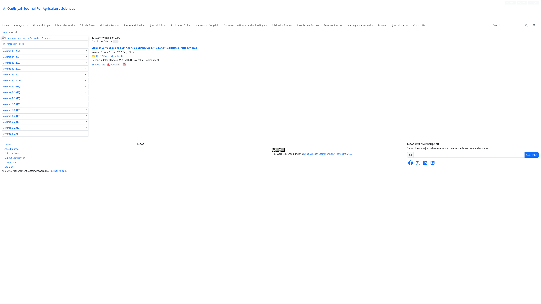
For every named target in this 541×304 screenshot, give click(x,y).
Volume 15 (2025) (12, 51)
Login (510, 2)
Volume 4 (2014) (11, 116)
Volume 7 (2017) (11, 98)
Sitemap (9, 166)
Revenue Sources (333, 25)
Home (5, 25)
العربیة (534, 2)
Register (521, 2)
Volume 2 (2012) (11, 128)
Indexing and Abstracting (360, 25)
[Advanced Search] (534, 25)
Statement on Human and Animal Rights (245, 25)
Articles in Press (15, 43)
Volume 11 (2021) (12, 74)
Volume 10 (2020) (12, 80)
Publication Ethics (180, 25)
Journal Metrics (400, 25)
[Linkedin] (425, 163)
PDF (114, 64)
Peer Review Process (308, 25)
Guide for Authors (109, 25)
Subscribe (531, 155)
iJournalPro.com (58, 170)
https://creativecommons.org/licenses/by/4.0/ (327, 153)
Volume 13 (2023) (12, 63)
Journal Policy (157, 25)
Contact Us (419, 25)
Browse (382, 25)
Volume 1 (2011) (11, 133)
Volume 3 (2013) (11, 122)
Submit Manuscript (65, 25)
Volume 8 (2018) (11, 92)
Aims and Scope (41, 25)
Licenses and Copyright (207, 25)
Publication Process (281, 25)
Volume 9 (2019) (11, 86)
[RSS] (432, 163)
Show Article (98, 64)
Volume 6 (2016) (11, 104)
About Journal (21, 25)
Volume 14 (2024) (12, 57)
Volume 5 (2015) (11, 110)
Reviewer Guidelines (135, 25)
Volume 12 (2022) (12, 68)
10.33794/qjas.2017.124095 (110, 56)
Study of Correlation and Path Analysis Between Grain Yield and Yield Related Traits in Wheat (144, 47)
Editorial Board (88, 25)
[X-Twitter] (417, 163)
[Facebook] (410, 163)
